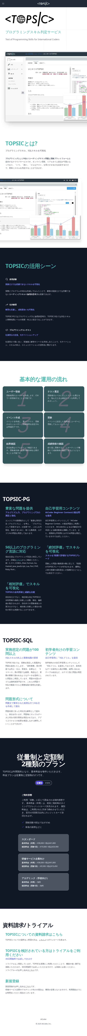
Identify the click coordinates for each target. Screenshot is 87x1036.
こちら (41, 940)
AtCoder (43, 1019)
